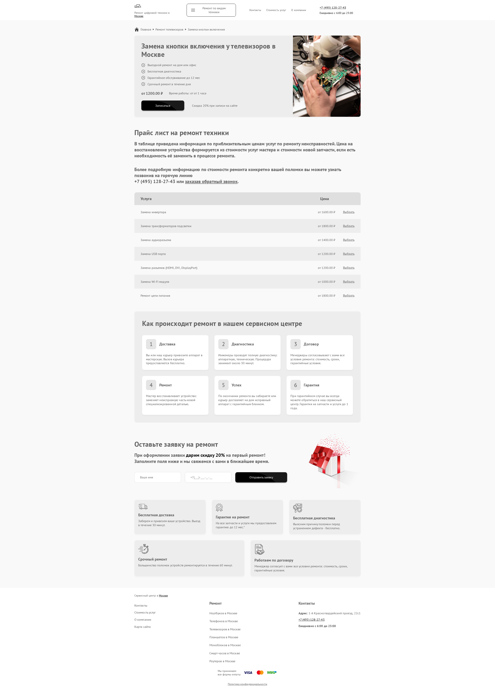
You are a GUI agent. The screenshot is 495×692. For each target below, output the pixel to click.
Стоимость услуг (276, 10)
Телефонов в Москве (223, 621)
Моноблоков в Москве (225, 645)
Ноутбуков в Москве (223, 613)
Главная (146, 29)
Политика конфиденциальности (247, 684)
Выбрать (348, 212)
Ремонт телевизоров (169, 29)
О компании (298, 10)
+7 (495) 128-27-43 (333, 7)
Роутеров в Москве (222, 661)
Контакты (255, 10)
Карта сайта (142, 627)
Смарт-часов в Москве (224, 653)
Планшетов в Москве (223, 637)
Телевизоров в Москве (225, 629)
